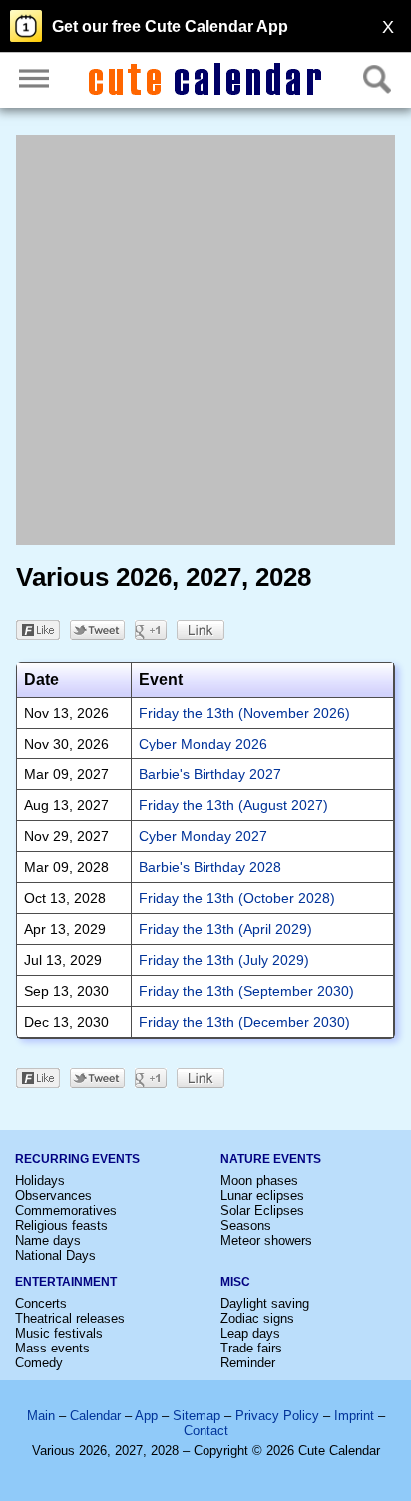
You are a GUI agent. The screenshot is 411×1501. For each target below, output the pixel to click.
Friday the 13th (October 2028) (237, 898)
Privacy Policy (277, 1415)
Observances (53, 1195)
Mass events (52, 1348)
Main (41, 1415)
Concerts (41, 1303)
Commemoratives (66, 1210)
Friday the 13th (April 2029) (225, 929)
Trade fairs (251, 1348)
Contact (206, 1430)
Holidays (40, 1180)
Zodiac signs (257, 1318)
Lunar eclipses (262, 1195)
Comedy (39, 1362)
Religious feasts (61, 1225)
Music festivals (59, 1333)
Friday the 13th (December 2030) (244, 1022)
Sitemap (196, 1415)
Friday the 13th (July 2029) (224, 960)
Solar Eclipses (262, 1210)
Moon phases (259, 1180)
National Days (55, 1255)
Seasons (245, 1225)
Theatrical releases (70, 1318)
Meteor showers (266, 1240)
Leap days (250, 1333)
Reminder (247, 1362)
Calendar (95, 1415)
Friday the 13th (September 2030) (246, 991)
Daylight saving (264, 1303)
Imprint (354, 1415)
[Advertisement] (205, 340)
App (146, 1415)
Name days (48, 1240)
